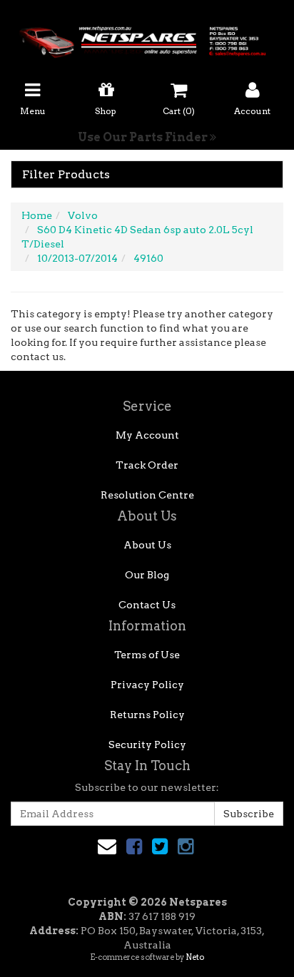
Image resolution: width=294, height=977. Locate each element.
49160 (148, 258)
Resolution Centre (147, 495)
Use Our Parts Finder (144, 137)
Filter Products (66, 174)
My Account (147, 435)
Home (36, 215)
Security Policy (147, 744)
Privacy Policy (147, 684)
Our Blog (147, 574)
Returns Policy (147, 714)
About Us (147, 545)
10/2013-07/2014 (77, 258)
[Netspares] (147, 38)
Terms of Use (147, 654)
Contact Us (147, 604)
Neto (195, 957)
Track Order (147, 465)
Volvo (83, 215)
